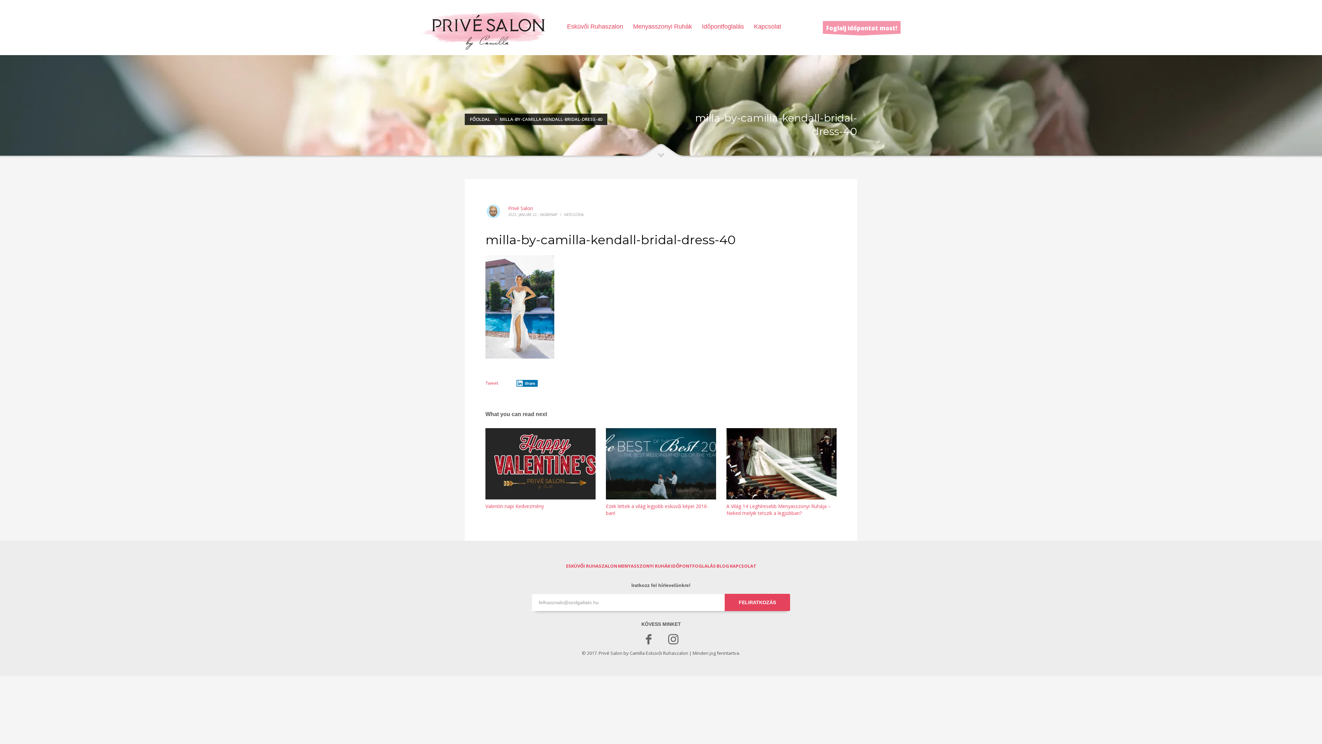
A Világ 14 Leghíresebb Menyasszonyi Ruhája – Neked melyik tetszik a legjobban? (778, 509)
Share (530, 383)
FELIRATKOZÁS (757, 602)
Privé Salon (520, 208)
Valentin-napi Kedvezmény (514, 506)
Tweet (491, 383)
